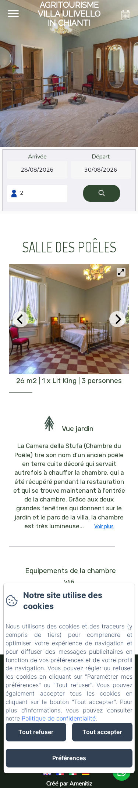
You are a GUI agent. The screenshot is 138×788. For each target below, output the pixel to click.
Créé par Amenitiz (69, 784)
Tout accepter (102, 732)
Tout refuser (35, 732)
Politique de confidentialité (59, 718)
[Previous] (21, 319)
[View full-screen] (121, 272)
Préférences (69, 758)
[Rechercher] (101, 193)
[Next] (117, 319)
